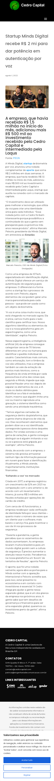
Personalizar (27, 767)
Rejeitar (27, 775)
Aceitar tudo (27, 760)
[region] (27, 755)
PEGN (16, 158)
